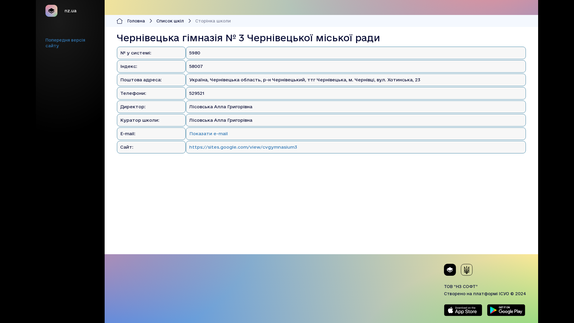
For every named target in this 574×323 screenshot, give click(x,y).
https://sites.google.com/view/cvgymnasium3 (243, 147)
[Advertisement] (321, 212)
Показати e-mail (208, 133)
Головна (136, 21)
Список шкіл (170, 21)
